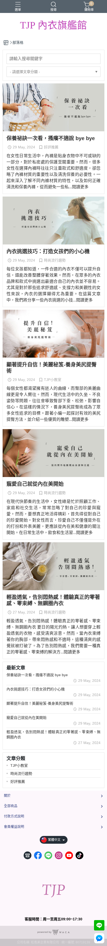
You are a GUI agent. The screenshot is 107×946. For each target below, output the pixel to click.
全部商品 (10, 806)
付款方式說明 (14, 816)
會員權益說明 (14, 826)
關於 (7, 795)
